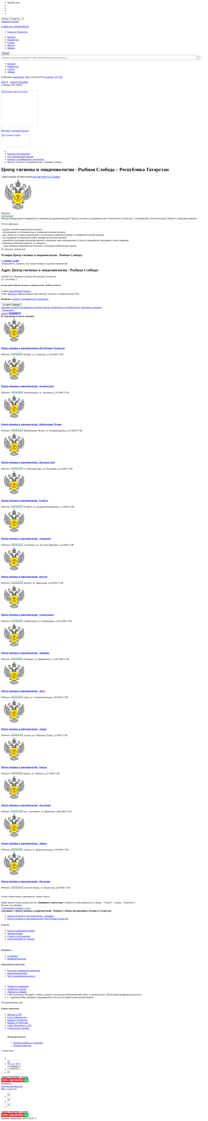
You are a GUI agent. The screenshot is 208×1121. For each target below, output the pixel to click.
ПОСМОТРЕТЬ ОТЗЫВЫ (46, 177)
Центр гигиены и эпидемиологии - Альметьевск (27, 614)
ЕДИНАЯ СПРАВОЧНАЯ (15, 26)
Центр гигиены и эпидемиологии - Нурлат (24, 576)
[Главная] (8, 151)
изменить (10, 21)
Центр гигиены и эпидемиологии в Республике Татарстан (33, 348)
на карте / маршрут (11, 304)
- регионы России (15, 130)
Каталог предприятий (18, 154)
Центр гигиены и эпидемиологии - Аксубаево (26, 805)
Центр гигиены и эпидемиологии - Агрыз (23, 729)
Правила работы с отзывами (28, 1042)
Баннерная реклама (17, 973)
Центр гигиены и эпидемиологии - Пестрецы (25, 881)
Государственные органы (20, 156)
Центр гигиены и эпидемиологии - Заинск (24, 843)
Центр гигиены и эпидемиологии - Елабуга (24, 500)
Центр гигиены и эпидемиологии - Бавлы (24, 767)
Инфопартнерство (16, 958)
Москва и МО (14, 1014)
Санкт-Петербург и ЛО (19, 1025)
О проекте (12, 956)
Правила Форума (22, 1045)
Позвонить (7, 310)
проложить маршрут (91, 307)
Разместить (13, 39)
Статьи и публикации (18, 936)
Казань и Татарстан (17, 32)
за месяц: (53, 77)
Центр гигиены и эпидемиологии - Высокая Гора (28, 462)
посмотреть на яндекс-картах (35, 307)
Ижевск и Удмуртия (17, 1022)
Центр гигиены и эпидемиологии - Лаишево (25, 653)
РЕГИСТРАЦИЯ (19, 82)
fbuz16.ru (12, 294)
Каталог (11, 37)
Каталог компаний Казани (21, 930)
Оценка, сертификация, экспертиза (25, 159)
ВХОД (4, 82)
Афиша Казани (15, 933)
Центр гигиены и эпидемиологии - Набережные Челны (31, 424)
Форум (10, 45)
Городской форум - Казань (21, 939)
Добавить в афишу (17, 992)
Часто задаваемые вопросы (21, 976)
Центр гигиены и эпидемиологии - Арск (23, 691)
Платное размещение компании (23, 970)
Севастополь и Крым (18, 1028)
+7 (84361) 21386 (10, 261)
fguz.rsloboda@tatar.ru (20, 291)
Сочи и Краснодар (16, 1017)
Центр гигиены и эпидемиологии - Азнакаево (26, 538)
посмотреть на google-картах (66, 307)
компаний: (21, 77)
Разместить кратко (16, 989)
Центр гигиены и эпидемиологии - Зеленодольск (27, 386)
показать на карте (10, 307)
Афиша (11, 48)
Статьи (11, 42)
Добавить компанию (18, 986)
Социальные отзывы (15, 908)
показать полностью (14, 249)
